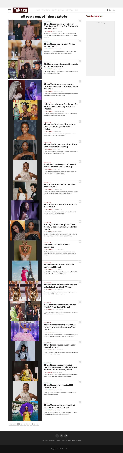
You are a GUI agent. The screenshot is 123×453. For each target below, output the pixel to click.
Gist (76, 10)
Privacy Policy (70, 440)
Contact (45, 440)
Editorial (69, 10)
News (53, 10)
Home (38, 10)
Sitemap (78, 440)
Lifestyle (61, 10)
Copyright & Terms (54, 440)
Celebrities (46, 10)
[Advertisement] (61, 4)
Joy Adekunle (48, 31)
